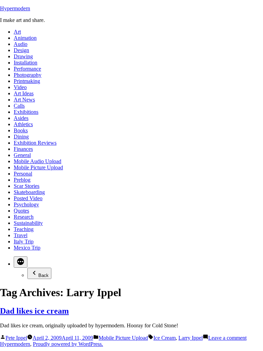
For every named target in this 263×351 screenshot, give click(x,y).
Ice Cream (164, 338)
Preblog (22, 180)
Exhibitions (26, 112)
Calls (19, 106)
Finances (23, 149)
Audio (20, 44)
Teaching (24, 229)
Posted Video (28, 198)
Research (24, 217)
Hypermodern (15, 8)
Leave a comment (227, 338)
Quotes (21, 211)
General (22, 155)
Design (21, 50)
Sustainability (28, 223)
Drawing (23, 56)
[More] (20, 262)
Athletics (23, 124)
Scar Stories (26, 186)
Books (21, 130)
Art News (24, 99)
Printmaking (27, 81)
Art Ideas (24, 93)
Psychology (26, 204)
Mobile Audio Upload (37, 161)
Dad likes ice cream (34, 310)
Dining (21, 137)
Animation (25, 38)
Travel (20, 235)
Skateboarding (29, 192)
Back (43, 275)
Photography (27, 75)
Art (17, 32)
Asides (21, 118)
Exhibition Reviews (35, 143)
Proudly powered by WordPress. (68, 344)
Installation (25, 62)
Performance (27, 69)
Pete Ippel (16, 338)
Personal (23, 174)
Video (20, 87)
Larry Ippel (190, 338)
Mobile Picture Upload (38, 167)
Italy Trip (24, 241)
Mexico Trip (27, 248)
